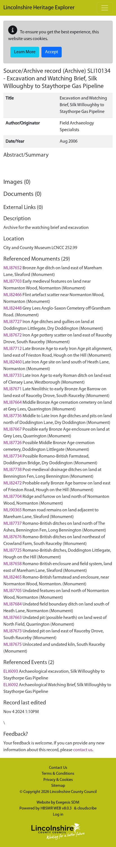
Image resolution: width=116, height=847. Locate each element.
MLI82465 (12, 577)
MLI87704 (12, 497)
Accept (51, 52)
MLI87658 (12, 564)
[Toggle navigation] (105, 7)
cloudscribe (87, 808)
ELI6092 (10, 685)
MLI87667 (12, 429)
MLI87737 (12, 523)
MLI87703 (12, 281)
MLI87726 (12, 443)
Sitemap (58, 786)
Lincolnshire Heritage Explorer (39, 8)
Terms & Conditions (58, 774)
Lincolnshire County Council (73, 792)
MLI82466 (12, 295)
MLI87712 (12, 349)
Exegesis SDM (67, 802)
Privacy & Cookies (58, 780)
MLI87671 (12, 389)
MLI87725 (12, 550)
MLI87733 (12, 375)
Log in (58, 815)
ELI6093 (10, 671)
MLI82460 (12, 362)
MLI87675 (12, 644)
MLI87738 (12, 470)
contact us (82, 750)
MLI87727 (12, 322)
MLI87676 (12, 537)
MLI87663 (12, 618)
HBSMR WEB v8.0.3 (56, 808)
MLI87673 (12, 631)
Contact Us (58, 768)
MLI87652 (12, 268)
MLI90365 (12, 510)
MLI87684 (12, 604)
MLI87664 (12, 402)
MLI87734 (12, 456)
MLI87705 (12, 591)
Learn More (24, 52)
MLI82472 (12, 483)
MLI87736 (12, 416)
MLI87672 (12, 335)
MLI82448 (12, 308)
